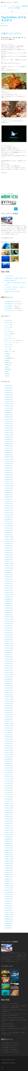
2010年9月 (7, 810)
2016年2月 (7, 665)
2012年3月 (7, 770)
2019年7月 (7, 574)
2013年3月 (7, 743)
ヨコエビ (7, 347)
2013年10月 (8, 728)
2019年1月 (7, 588)
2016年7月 (7, 654)
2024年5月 (7, 446)
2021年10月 (8, 514)
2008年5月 (7, 872)
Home (2, 23)
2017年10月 (8, 621)
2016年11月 (8, 645)
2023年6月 (7, 470)
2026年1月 (7, 401)
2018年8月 (7, 599)
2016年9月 (7, 650)
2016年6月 (7, 657)
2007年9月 (7, 890)
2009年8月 (7, 839)
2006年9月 (7, 916)
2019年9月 (7, 570)
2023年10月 (8, 461)
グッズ (6, 329)
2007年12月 (8, 883)
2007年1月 (7, 908)
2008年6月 (7, 870)
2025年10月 (8, 408)
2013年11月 (8, 725)
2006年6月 (7, 923)
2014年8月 (7, 705)
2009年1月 (7, 854)
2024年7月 (7, 441)
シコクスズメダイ (10, 276)
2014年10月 (8, 701)
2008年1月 (7, 881)
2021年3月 (7, 530)
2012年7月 (7, 761)
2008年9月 (7, 863)
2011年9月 (7, 783)
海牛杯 (6, 364)
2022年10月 (8, 488)
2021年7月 (7, 521)
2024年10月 (8, 434)
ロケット (7, 349)
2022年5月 (7, 499)
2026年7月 (7, 388)
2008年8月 (7, 865)
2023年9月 (7, 463)
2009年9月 (7, 836)
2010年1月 (7, 828)
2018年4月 (7, 608)
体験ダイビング (9, 351)
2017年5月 (7, 632)
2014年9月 (7, 703)
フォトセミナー (9, 338)
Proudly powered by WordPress (8, 1059)
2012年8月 (7, 759)
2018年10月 (8, 594)
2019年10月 (8, 568)
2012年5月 (7, 765)
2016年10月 (8, 648)
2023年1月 (7, 481)
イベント (7, 324)
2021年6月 (7, 523)
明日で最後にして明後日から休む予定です (12, 1020)
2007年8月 (7, 892)
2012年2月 (7, 772)
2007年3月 (7, 903)
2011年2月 (7, 799)
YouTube (7, 320)
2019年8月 (7, 572)
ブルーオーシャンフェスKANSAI (12, 340)
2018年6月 (7, 603)
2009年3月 (7, 850)
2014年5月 (7, 712)
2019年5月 (7, 579)
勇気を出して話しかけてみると (13, 291)
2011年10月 (8, 781)
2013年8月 (7, 732)
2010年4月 (7, 821)
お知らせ (7, 322)
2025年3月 (7, 423)
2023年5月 (7, 472)
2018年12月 (8, 590)
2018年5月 (7, 605)
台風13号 (4, 1024)
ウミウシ (7, 327)
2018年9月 (7, 597)
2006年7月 (7, 921)
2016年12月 (8, 643)
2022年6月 (7, 497)
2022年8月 (7, 492)
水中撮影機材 (8, 358)
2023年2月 (7, 479)
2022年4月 (7, 501)
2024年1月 (7, 454)
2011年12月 (8, 777)
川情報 (6, 353)
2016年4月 (7, 661)
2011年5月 (7, 792)
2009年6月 (7, 843)
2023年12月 (8, 457)
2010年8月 (7, 812)
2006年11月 (8, 912)
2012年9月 (7, 757)
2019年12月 (8, 563)
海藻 (6, 367)
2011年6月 (7, 790)
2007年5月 (7, 899)
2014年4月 (7, 714)
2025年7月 (7, 414)
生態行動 (7, 369)
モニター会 (7, 344)
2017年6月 (7, 630)
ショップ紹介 (8, 331)
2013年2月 (7, 745)
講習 (6, 373)
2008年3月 (7, 876)
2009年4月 (7, 848)
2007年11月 (8, 885)
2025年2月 (7, 426)
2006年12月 (8, 910)
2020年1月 (7, 561)
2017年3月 (7, 637)
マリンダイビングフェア (11, 342)
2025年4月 (7, 421)
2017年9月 (7, 623)
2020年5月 (7, 552)
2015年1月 (7, 694)
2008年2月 (7, 879)
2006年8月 (7, 919)
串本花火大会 (5, 1026)
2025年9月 (7, 410)
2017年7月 (7, 628)
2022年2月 (7, 506)
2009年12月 (8, 830)
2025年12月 (8, 403)
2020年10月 (8, 541)
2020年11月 (8, 539)
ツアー (6, 336)
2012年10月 (8, 754)
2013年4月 (7, 741)
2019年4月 (7, 581)
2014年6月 (7, 710)
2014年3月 (7, 717)
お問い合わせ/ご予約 (9, 2)
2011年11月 (8, 779)
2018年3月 (7, 610)
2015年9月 (7, 677)
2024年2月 (7, 452)
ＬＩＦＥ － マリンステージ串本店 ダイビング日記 (14, 7)
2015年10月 (8, 674)
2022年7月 (7, 494)
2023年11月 (8, 459)
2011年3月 (7, 796)
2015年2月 (7, 692)
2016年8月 (7, 652)
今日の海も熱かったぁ (10, 301)
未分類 (6, 356)
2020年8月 (7, 545)
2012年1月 (7, 774)
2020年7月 (7, 548)
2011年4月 (7, 794)
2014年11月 (8, 699)
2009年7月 (7, 841)
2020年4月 (7, 554)
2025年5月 (7, 419)
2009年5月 (7, 845)
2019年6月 (7, 577)
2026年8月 (7, 386)
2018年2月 (7, 612)
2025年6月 (7, 417)
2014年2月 (7, 719)
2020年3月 (7, 557)
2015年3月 (7, 690)
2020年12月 (8, 537)
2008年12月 (8, 856)
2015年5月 (7, 685)
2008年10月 (8, 861)
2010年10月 (8, 808)
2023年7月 (7, 468)
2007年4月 (7, 901)
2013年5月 (7, 739)
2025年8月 (7, 412)
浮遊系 (6, 360)
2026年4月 (7, 394)
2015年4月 (7, 688)
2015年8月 (7, 679)
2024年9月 (7, 437)
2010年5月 (7, 819)
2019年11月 (8, 565)
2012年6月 (7, 763)
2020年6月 (7, 550)
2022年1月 (7, 508)
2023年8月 (7, 466)
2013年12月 (8, 723)
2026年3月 (7, 397)
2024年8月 (7, 439)
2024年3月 (7, 450)
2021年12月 (8, 510)
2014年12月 (8, 697)
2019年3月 (7, 583)
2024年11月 (8, 432)
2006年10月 (8, 914)
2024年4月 (7, 448)
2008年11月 (8, 859)
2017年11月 (8, 619)
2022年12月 (8, 483)
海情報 (6, 362)
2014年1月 (7, 721)
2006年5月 (7, 925)
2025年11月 (8, 406)
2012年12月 (8, 750)
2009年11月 (8, 832)
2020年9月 (7, 543)
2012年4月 (7, 768)
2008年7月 (7, 868)
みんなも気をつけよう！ (11, 310)
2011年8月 (7, 785)
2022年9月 (7, 490)
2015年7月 (7, 681)
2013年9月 (7, 730)
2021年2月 (7, 532)
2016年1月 (7, 668)
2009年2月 (7, 852)
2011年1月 (7, 801)
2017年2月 (7, 639)
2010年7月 (7, 814)
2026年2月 (7, 399)
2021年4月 (7, 528)
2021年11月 (8, 512)
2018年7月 (7, 601)
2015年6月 (7, 683)
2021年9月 (7, 517)
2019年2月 (7, 585)
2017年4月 (7, 634)
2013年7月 (7, 734)
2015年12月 (8, 670)
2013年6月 (7, 737)
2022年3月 (7, 503)
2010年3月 (7, 823)
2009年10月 (8, 834)
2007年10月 (8, 888)
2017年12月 (8, 617)
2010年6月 (7, 816)
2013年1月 (7, 748)
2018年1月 (7, 614)
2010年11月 (8, 805)
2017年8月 (7, 625)
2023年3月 (7, 477)
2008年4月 (7, 874)
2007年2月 (7, 905)
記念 (6, 371)
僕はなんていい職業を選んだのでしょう (11, 1028)
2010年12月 (8, 803)
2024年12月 (8, 430)
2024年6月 (7, 443)
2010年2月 (7, 825)
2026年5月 (7, 392)
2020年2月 (7, 559)
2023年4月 (7, 474)
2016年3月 (7, 663)
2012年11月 (8, 752)
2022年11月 (8, 486)
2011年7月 (7, 788)
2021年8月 (7, 519)
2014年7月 (7, 708)
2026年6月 (7, 390)
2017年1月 (7, 641)
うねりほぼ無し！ (9, 306)
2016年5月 (7, 659)
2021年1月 (7, 534)
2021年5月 (7, 526)
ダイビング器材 (9, 333)
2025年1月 (7, 428)
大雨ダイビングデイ (11, 33)
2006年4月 (7, 928)
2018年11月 (8, 592)
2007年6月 (7, 896)
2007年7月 (7, 894)
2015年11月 (8, 672)
